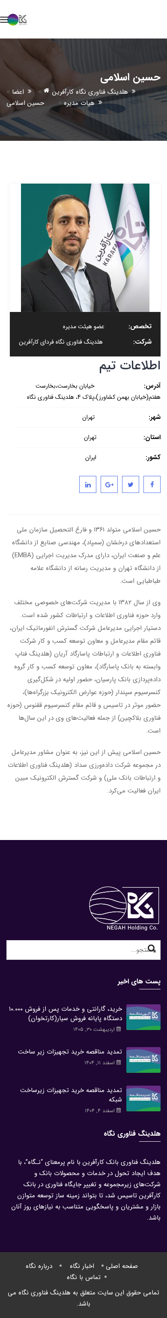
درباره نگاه (39, 1266)
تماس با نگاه (84, 1277)
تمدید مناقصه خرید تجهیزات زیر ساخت (70, 1052)
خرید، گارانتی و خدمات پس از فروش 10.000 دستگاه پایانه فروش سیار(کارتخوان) (65, 1014)
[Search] (152, 949)
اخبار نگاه (82, 1266)
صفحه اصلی (122, 1266)
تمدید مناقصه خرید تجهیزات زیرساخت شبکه (71, 1095)
